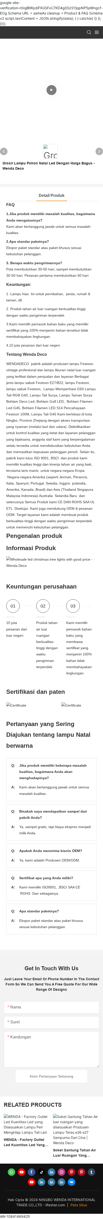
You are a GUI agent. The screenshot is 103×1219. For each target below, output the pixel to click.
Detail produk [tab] (51, 195)
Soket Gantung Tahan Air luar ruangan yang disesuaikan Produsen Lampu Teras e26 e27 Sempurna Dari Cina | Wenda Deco (46, 1153)
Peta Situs (78, 1205)
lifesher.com (56, 1205)
